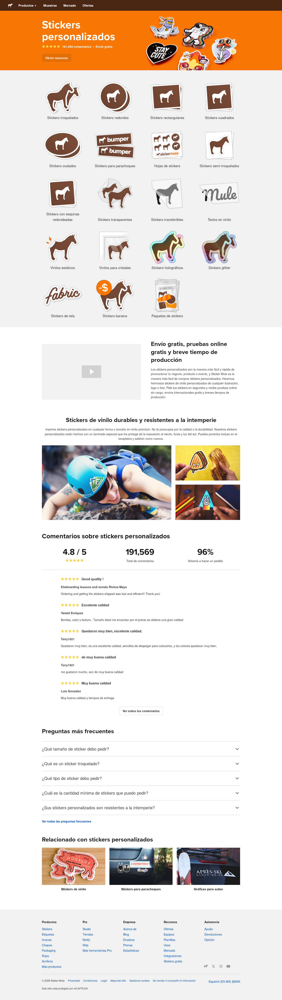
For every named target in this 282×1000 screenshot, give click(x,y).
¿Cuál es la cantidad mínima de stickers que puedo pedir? (95, 793)
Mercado (69, 5)
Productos (25, 5)
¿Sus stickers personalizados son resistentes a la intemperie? (98, 807)
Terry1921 (68, 639)
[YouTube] (228, 966)
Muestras (50, 5)
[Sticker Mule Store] (206, 966)
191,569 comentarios (76, 46)
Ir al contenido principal (3, 3)
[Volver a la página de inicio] (10, 5)
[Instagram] (221, 966)
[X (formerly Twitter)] (213, 966)
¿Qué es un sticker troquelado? (71, 763)
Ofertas (88, 5)
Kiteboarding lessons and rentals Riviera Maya (94, 587)
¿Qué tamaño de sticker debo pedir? (75, 749)
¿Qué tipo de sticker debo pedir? (72, 778)
